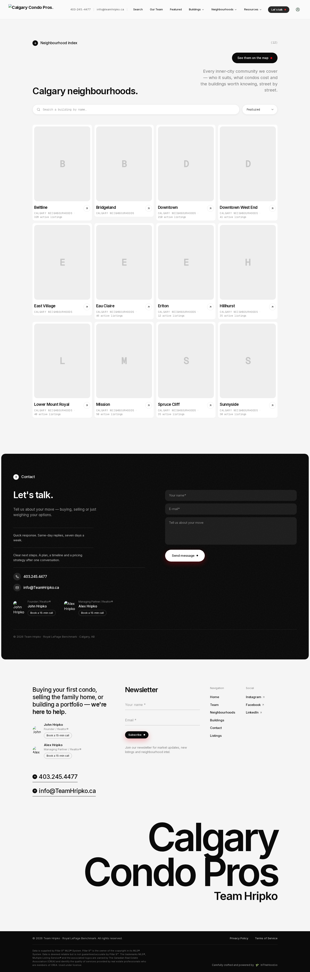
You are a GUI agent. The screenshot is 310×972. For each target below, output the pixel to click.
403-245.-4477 (80, 9)
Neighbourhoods (222, 9)
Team (214, 705)
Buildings (195, 9)
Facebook (253, 705)
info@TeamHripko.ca (67, 790)
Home (214, 697)
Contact (216, 728)
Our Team (156, 9)
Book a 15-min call (41, 612)
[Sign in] (298, 9)
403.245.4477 (58, 776)
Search (138, 9)
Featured (176, 9)
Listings (216, 736)
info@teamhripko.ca (110, 9)
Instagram (253, 697)
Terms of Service (266, 938)
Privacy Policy (239, 938)
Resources (251, 9)
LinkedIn (252, 712)
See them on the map (252, 58)
